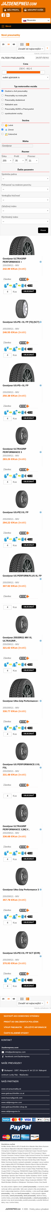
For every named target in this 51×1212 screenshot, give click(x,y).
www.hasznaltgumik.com (11, 1098)
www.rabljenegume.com (11, 1102)
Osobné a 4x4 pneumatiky (16, 91)
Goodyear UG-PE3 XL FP (15, 512)
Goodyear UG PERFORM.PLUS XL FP (22, 576)
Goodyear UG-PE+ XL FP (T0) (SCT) (21, 322)
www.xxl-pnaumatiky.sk (11, 1089)
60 (14, 44)
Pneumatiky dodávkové (15, 100)
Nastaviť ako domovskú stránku (21, 1016)
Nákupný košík (35, 10)
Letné (10, 125)
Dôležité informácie (35, 1027)
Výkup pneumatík (13, 1027)
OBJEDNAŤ (29, 291)
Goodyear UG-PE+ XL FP (15, 385)
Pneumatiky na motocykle (16, 95)
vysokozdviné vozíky (13, 113)
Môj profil (13, 10)
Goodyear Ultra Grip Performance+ (20, 701)
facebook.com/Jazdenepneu (17, 1056)
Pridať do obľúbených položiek (21, 1022)
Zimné (11, 130)
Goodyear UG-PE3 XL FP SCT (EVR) (21, 953)
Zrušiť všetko (42, 58)
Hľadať (43, 230)
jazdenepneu (18, 3)
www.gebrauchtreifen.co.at (12, 1093)
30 (8, 44)
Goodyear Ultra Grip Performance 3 (21, 890)
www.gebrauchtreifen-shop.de (14, 1107)
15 (3, 44)
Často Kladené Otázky (16, 1033)
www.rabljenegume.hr (10, 1111)
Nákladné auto (11, 104)
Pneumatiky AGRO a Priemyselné (19, 109)
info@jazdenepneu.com (15, 1052)
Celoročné (12, 134)
